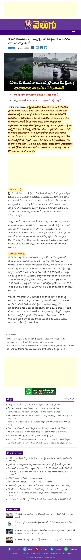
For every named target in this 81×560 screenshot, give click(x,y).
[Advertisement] (40, 9)
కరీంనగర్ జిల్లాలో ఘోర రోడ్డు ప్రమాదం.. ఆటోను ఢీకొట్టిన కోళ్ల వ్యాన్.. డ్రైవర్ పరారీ (36, 349)
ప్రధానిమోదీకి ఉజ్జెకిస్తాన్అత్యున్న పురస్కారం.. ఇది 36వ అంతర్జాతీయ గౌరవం (35, 412)
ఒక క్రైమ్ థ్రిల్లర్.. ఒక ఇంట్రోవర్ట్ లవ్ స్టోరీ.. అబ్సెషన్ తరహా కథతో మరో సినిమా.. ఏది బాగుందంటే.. (37, 494)
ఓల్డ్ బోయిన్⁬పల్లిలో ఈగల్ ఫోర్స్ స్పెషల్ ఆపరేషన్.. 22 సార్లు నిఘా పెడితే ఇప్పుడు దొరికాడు (40, 443)
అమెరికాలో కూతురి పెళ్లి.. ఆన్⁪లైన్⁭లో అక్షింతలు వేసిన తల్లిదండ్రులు (30, 342)
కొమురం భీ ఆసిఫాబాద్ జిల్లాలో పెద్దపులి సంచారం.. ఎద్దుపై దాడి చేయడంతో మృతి (37, 339)
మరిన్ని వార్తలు (69, 399)
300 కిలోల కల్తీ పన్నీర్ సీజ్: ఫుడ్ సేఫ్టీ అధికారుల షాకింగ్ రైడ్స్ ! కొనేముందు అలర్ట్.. (44, 539)
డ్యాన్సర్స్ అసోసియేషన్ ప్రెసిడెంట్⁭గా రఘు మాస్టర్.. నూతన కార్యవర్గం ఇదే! (34, 404)
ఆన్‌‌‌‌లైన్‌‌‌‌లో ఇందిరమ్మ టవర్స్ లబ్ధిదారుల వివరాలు (25, 478)
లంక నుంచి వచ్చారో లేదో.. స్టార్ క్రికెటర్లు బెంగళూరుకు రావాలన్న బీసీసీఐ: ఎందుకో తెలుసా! (40, 499)
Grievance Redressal (52, 553)
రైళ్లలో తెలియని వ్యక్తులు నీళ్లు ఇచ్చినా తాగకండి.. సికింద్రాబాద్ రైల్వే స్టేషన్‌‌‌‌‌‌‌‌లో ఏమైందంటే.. (39, 464)
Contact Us (24, 553)
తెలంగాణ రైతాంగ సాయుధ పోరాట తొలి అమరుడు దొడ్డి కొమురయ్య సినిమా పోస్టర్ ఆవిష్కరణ (41, 345)
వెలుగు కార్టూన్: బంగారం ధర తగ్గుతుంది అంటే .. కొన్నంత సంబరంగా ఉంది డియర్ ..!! (44, 524)
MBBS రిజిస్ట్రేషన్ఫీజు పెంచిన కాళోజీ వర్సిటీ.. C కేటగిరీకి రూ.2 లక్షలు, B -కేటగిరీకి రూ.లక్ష (39, 485)
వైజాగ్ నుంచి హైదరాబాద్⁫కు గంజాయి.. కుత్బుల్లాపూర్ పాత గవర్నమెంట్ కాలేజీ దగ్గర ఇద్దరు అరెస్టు (40, 423)
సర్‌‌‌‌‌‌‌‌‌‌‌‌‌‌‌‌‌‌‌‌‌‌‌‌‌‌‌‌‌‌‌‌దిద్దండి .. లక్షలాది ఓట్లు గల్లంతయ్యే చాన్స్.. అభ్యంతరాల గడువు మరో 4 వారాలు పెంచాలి (44, 516)
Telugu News (67, 553)
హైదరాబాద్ (11, 48)
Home (15, 553)
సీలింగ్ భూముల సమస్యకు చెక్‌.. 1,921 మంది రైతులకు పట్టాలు (30, 482)
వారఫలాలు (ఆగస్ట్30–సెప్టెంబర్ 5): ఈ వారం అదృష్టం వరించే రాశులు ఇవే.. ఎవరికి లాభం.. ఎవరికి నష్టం (40, 460)
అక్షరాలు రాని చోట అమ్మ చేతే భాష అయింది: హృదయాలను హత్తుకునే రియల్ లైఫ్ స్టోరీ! (39, 439)
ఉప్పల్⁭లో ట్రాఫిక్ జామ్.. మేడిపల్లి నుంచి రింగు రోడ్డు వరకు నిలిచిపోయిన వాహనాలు (37, 432)
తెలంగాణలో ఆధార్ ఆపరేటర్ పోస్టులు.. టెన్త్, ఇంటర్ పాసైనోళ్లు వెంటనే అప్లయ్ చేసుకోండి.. (40, 468)
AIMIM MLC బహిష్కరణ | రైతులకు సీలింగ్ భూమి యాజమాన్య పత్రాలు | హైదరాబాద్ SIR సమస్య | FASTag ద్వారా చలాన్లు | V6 (45, 532)
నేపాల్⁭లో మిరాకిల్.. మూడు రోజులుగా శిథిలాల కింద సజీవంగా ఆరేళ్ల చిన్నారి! (35, 408)
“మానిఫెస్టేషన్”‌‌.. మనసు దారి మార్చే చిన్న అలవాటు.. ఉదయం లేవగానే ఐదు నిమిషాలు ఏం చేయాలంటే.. (39, 473)
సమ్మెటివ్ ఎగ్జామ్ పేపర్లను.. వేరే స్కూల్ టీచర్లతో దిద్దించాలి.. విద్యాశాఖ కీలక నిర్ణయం (37, 489)
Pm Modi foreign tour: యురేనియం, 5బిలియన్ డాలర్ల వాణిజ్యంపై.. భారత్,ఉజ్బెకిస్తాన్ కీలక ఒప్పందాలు (40, 417)
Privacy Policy (36, 553)
